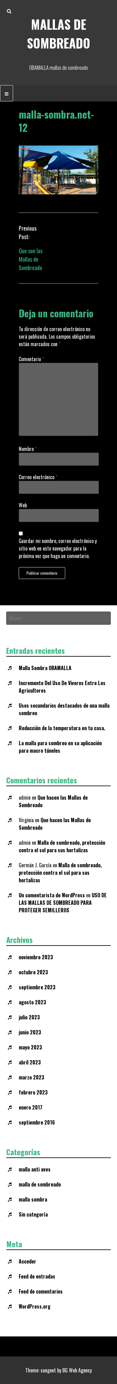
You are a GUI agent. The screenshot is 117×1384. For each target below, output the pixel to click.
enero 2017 (30, 1107)
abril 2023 (30, 1062)
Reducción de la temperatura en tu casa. (62, 728)
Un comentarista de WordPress (52, 895)
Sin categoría (33, 1214)
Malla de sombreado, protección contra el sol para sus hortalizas (62, 846)
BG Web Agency (77, 1370)
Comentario (31, 359)
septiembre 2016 (37, 1122)
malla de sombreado (40, 1184)
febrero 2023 (33, 1092)
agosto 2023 (32, 1002)
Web (23, 505)
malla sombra (33, 1199)
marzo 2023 (31, 1077)
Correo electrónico (38, 477)
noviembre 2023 (36, 957)
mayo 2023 (30, 1047)
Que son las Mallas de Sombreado (30, 259)
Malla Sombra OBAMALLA (45, 668)
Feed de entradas (37, 1276)
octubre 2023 (33, 972)
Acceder (27, 1261)
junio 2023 (30, 1032)
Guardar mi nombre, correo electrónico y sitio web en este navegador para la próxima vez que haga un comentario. (58, 548)
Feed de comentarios (41, 1291)
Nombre (28, 449)
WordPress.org (35, 1306)
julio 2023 (29, 1017)
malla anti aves (35, 1169)
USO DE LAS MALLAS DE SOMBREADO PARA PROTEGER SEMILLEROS (63, 902)
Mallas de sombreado (58, 33)
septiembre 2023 (37, 987)
